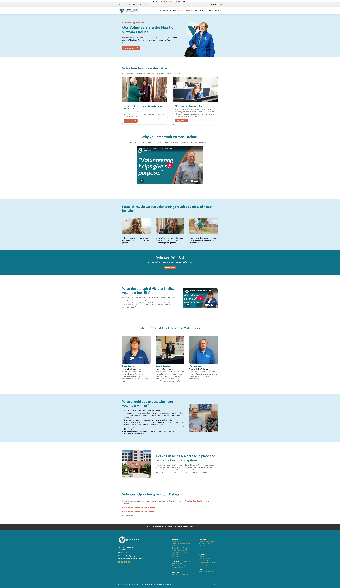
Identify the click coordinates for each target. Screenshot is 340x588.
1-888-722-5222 (128, 552)
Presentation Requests (179, 568)
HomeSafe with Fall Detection (182, 544)
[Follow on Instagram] (122, 562)
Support (208, 11)
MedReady (175, 554)
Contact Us (197, 11)
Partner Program (204, 565)
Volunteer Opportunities (180, 575)
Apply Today (130, 121)
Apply (217, 11)
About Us (187, 11)
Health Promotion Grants (207, 563)
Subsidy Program (204, 546)
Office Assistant (128, 515)
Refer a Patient (177, 563)
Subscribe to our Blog (206, 572)
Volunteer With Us (131, 48)
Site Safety (175, 556)
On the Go (175, 546)
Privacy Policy (203, 561)
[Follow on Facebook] (118, 562)
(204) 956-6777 (126, 550)
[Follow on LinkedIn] (125, 562)
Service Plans (164, 11)
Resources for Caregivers (207, 542)
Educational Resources (179, 565)
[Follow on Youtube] (129, 562)
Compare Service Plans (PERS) (182, 552)
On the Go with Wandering (181, 548)
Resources (176, 11)
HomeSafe (175, 542)
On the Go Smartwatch (179, 550)
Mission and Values (205, 558)
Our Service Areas (204, 544)
